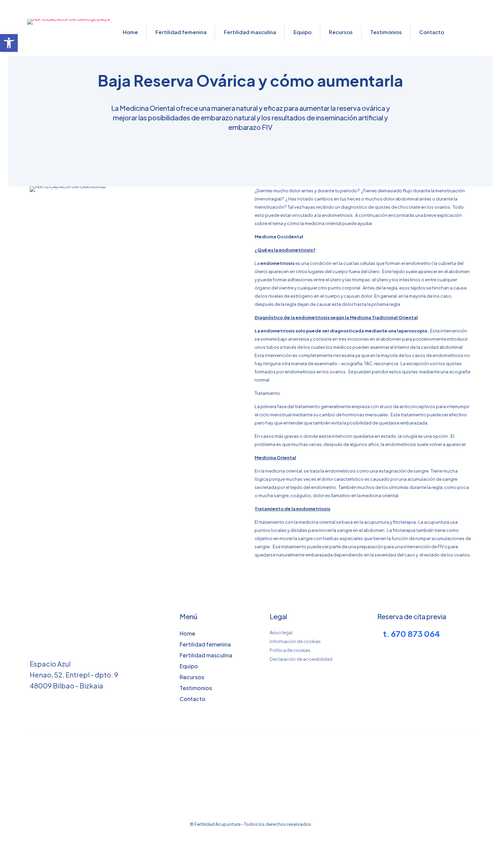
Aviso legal (281, 632)
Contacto (193, 698)
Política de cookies (290, 650)
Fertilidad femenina (205, 644)
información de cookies (295, 641)
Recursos (192, 677)
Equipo (189, 666)
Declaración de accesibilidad (301, 659)
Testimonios (196, 687)
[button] (9, 43)
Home (187, 633)
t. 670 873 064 (411, 633)
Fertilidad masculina (206, 655)
